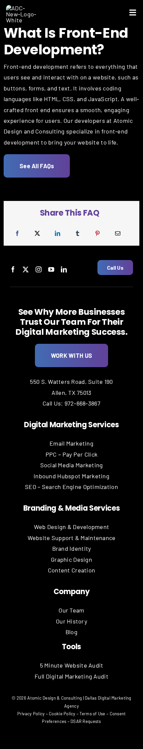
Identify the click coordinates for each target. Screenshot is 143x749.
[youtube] (51, 269)
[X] (37, 233)
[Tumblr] (77, 233)
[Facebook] (17, 233)
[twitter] (26, 269)
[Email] (118, 233)
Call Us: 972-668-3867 (71, 403)
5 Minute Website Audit (71, 665)
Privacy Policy (31, 713)
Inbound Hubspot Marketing (71, 476)
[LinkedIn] (58, 233)
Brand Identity (71, 548)
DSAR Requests (86, 721)
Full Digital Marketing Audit (71, 676)
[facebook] (13, 269)
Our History (71, 621)
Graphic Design (71, 559)
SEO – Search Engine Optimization (71, 486)
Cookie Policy (62, 713)
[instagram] (39, 269)
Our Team (71, 610)
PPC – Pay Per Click (71, 454)
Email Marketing (71, 443)
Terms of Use (92, 713)
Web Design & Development (71, 526)
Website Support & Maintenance (72, 537)
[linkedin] (64, 269)
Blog (71, 632)
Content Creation (71, 570)
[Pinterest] (97, 233)
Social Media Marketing (71, 465)
